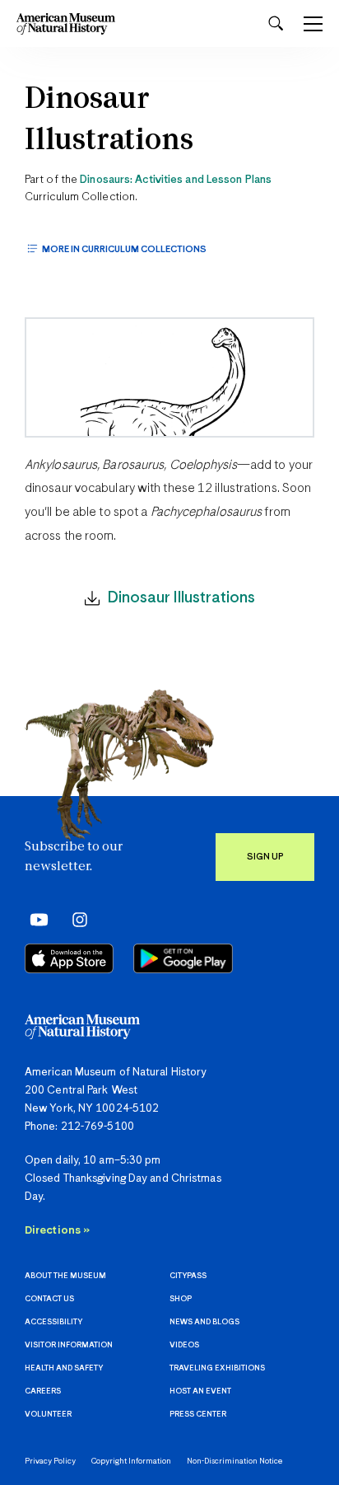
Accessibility (53, 1322)
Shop (181, 1299)
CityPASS (188, 1276)
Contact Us (49, 1299)
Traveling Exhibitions (217, 1368)
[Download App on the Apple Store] (69, 958)
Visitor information (69, 1345)
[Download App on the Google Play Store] (183, 958)
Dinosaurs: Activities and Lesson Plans (176, 180)
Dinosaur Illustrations (109, 121)
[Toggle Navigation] (313, 23)
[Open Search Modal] (275, 23)
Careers (43, 1391)
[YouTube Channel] (35, 920)
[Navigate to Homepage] (65, 23)
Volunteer (48, 1414)
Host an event (200, 1391)
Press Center (198, 1414)
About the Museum (65, 1276)
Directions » (57, 1230)
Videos (184, 1345)
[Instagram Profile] (74, 920)
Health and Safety (64, 1368)
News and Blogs (204, 1322)
